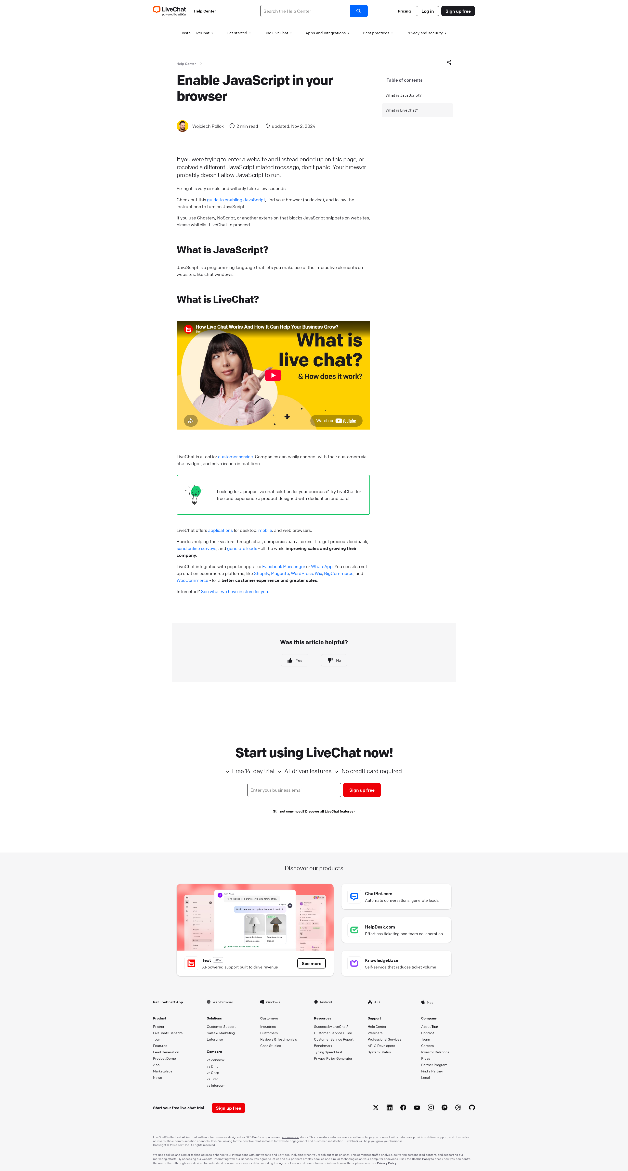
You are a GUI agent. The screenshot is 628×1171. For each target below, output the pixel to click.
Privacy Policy (386, 1163)
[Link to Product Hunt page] (444, 1108)
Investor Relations (435, 1052)
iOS (377, 1002)
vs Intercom (216, 1085)
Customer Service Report (333, 1039)
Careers (427, 1045)
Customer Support (221, 1026)
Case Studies (270, 1045)
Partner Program (434, 1064)
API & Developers (381, 1045)
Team (425, 1039)
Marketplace (162, 1071)
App (156, 1064)
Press (425, 1058)
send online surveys (196, 548)
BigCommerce (338, 573)
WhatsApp (322, 566)
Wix (318, 573)
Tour (156, 1039)
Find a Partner (432, 1071)
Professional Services (384, 1039)
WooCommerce (192, 580)
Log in (427, 11)
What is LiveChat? (402, 110)
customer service (235, 456)
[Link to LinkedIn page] (389, 1108)
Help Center (205, 11)
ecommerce (290, 1137)
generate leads (242, 548)
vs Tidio (212, 1079)
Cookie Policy (421, 1159)
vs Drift (212, 1066)
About (429, 1026)
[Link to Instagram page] (431, 1108)
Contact (427, 1033)
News (157, 1077)
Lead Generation (166, 1052)
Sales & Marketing (221, 1033)
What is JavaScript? (403, 95)
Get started (237, 32)
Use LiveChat (276, 32)
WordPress (302, 573)
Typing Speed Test (328, 1052)
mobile (265, 530)
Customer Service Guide (333, 1033)
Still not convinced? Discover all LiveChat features (313, 811)
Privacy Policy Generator (333, 1058)
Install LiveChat (195, 32)
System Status (379, 1052)
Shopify (261, 573)
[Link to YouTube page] (417, 1108)
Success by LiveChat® (331, 1026)
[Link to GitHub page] (472, 1108)
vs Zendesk (215, 1059)
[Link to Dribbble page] (458, 1108)
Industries (268, 1026)
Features (160, 1045)
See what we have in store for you (234, 591)
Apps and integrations (325, 32)
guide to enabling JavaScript (236, 199)
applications (220, 530)
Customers (269, 1033)
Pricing (404, 11)
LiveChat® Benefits (168, 1033)
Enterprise (215, 1039)
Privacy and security (424, 32)
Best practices (376, 32)
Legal (425, 1077)
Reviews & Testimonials (278, 1039)
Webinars (375, 1033)
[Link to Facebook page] (403, 1108)
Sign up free (458, 11)
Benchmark (323, 1045)
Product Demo (164, 1058)
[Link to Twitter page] (376, 1108)
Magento (280, 573)
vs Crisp (213, 1072)
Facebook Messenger (283, 566)
